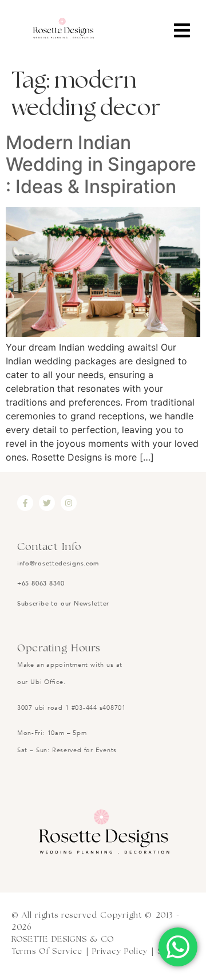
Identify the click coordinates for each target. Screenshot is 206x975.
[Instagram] (69, 503)
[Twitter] (47, 503)
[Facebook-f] (25, 503)
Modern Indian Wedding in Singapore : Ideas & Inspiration (101, 164)
